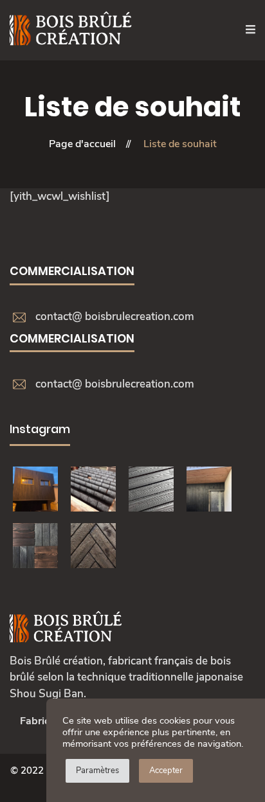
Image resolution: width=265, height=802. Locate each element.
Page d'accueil (82, 144)
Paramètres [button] (97, 770)
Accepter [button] (166, 770)
